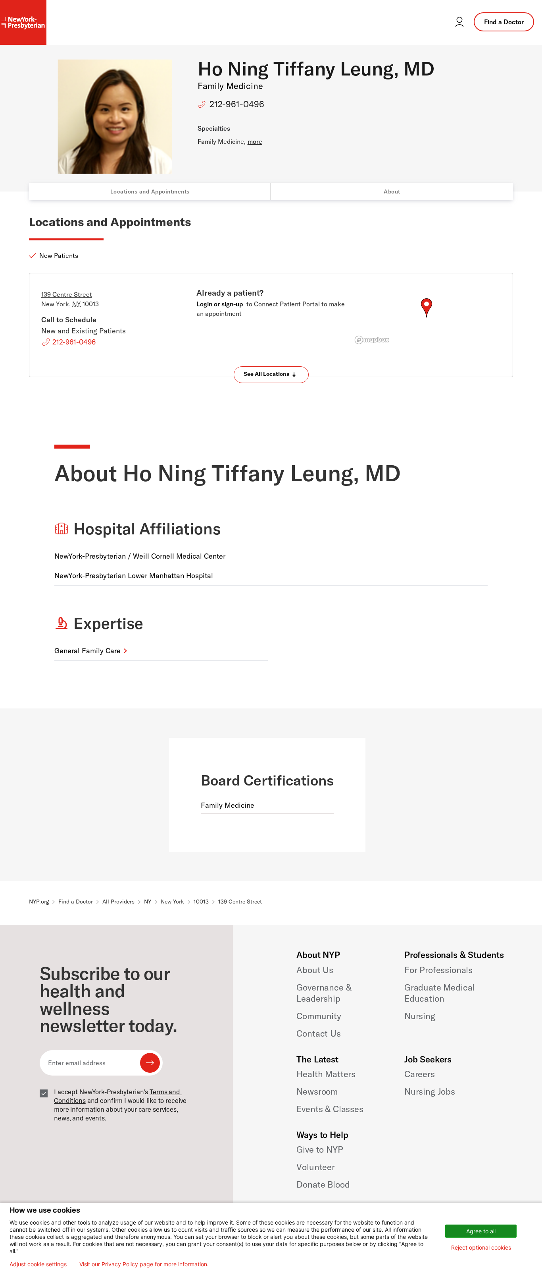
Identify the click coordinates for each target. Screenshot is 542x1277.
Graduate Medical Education (439, 993)
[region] (426, 317)
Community (318, 1016)
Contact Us (318, 1033)
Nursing (419, 1016)
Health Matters (326, 1074)
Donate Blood (323, 1184)
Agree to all (481, 1231)
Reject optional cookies (481, 1247)
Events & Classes (329, 1108)
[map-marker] (426, 307)
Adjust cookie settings (38, 1264)
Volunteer (315, 1167)
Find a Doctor (504, 22)
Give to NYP (319, 1149)
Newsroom (317, 1091)
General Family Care (87, 650)
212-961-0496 (236, 104)
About (392, 191)
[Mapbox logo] (371, 339)
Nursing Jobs (429, 1091)
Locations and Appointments (150, 191)
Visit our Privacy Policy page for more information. (144, 1264)
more (255, 141)
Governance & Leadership (323, 993)
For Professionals (438, 969)
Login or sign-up (219, 304)
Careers (419, 1074)
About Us (314, 969)
